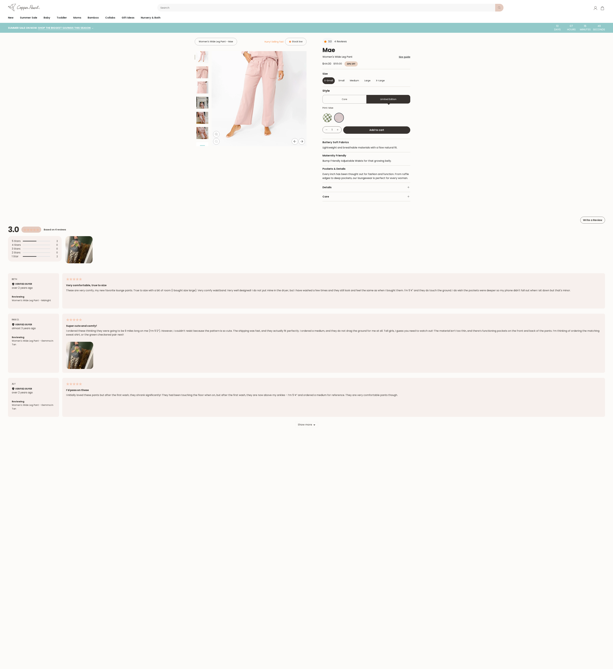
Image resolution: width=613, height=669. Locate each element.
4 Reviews (340, 41)
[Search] (499, 8)
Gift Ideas (128, 17)
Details (327, 187)
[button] (79, 249)
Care (325, 196)
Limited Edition (388, 99)
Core (344, 99)
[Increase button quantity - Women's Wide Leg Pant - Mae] (338, 129)
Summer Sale (28, 17)
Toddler (62, 17)
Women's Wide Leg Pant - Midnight (31, 300)
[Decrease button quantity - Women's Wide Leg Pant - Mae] (326, 129)
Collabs (110, 17)
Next (302, 141)
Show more (305, 424)
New (11, 17)
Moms (77, 17)
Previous (295, 141)
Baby (47, 17)
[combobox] (326, 8)
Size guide (404, 56)
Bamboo (93, 17)
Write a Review (592, 220)
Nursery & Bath (150, 17)
